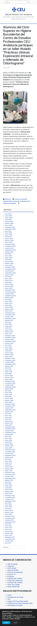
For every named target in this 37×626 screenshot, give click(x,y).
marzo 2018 (9, 398)
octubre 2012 (9, 520)
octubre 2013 (9, 499)
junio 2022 (8, 301)
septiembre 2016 (10, 432)
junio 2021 (8, 324)
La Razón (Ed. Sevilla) (14, 582)
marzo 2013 (9, 510)
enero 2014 (8, 493)
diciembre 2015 (10, 449)
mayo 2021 (8, 326)
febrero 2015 (9, 469)
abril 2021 (8, 328)
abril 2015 (8, 465)
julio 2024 (8, 254)
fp (29, 201)
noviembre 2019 (10, 360)
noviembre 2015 (10, 451)
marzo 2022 (9, 307)
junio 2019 (8, 370)
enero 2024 (8, 265)
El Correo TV (11, 574)
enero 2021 (8, 334)
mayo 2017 (8, 417)
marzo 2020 (9, 353)
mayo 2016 (8, 440)
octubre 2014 (9, 476)
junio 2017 (8, 415)
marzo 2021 (9, 330)
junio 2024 (8, 256)
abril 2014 (8, 488)
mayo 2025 (8, 235)
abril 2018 (8, 396)
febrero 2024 (9, 263)
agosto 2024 (9, 252)
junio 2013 (8, 505)
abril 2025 (8, 236)
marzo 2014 (9, 489)
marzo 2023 (9, 284)
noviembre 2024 (10, 246)
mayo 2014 (8, 486)
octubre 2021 (9, 316)
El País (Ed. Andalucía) (15, 580)
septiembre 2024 (10, 250)
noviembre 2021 (10, 314)
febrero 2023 (9, 286)
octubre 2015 (9, 453)
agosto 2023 (9, 275)
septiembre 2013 (10, 501)
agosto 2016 (9, 434)
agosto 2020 (9, 343)
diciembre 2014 (10, 472)
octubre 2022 (9, 294)
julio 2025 (8, 231)
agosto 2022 (9, 297)
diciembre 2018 (10, 381)
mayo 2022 (8, 303)
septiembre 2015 (10, 455)
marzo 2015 (9, 467)
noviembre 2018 (10, 383)
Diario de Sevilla (12, 570)
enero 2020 (8, 356)
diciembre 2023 (10, 267)
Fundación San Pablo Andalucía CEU (19, 603)
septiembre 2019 (10, 364)
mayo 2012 (8, 527)
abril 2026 (8, 219)
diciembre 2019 (10, 358)
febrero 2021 (9, 332)
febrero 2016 (9, 446)
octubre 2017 (9, 408)
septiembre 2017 (10, 410)
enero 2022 (8, 311)
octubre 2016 (9, 431)
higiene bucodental (9, 203)
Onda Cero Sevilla (13, 584)
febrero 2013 (9, 512)
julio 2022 (8, 299)
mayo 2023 (8, 280)
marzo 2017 (8, 421)
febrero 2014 (9, 491)
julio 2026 (8, 214)
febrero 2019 (9, 377)
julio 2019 (8, 368)
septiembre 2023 (10, 273)
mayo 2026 (8, 218)
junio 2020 (8, 347)
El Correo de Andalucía (15, 572)
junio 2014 (8, 484)
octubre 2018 (9, 385)
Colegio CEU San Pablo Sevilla (17, 601)
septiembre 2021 (10, 318)
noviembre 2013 (10, 497)
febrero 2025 (9, 240)
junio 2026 (8, 216)
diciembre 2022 (10, 290)
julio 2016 (8, 436)
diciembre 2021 (10, 313)
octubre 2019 (9, 362)
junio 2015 (8, 461)
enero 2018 (8, 402)
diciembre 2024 (10, 244)
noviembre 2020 (10, 337)
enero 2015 (8, 470)
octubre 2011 (9, 541)
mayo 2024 (8, 257)
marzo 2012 (9, 531)
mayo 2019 (8, 372)
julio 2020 (8, 345)
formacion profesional (20, 201)
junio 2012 (8, 526)
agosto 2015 (9, 457)
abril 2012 (8, 529)
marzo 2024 (9, 261)
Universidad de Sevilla (15, 605)
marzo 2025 (9, 238)
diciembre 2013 (10, 495)
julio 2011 (8, 543)
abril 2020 (8, 351)
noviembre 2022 (10, 292)
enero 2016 (8, 448)
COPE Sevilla (11, 568)
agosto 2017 (9, 411)
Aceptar (6, 622)
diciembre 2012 (10, 516)
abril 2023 (8, 282)
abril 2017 (8, 419)
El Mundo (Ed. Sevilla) (14, 578)
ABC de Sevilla (12, 564)
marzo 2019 (9, 375)
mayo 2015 (8, 463)
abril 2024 (8, 259)
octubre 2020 (9, 339)
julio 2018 (8, 391)
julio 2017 (8, 413)
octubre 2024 (9, 248)
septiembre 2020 (10, 341)
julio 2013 (8, 503)
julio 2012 (8, 524)
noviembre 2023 (10, 269)
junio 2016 (8, 438)
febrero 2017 (9, 423)
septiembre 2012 (10, 522)
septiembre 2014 (10, 478)
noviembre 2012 (10, 518)
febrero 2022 (9, 309)
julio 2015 (8, 459)
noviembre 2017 (10, 406)
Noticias (8, 199)
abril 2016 (8, 442)
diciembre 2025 (10, 227)
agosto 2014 (9, 480)
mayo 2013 (8, 507)
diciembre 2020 (10, 335)
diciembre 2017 (9, 404)
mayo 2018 (8, 394)
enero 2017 (8, 425)
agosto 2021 (9, 320)
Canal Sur (10, 566)
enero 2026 (8, 225)
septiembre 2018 (10, 387)
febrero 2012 (9, 533)
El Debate (10, 576)
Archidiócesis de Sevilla (15, 597)
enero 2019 (8, 379)
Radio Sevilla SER (13, 586)
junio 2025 (8, 233)
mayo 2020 (8, 349)
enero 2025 (8, 242)
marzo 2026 (9, 221)
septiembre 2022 (10, 296)
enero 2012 (8, 535)
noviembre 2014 (10, 474)
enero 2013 (8, 514)
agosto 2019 (9, 366)
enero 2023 (8, 288)
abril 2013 (8, 509)
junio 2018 (8, 392)
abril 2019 (8, 373)
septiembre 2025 (10, 229)
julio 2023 (8, 276)
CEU (8, 599)
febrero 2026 (9, 223)
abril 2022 (8, 305)
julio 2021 (8, 322)
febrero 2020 (9, 354)
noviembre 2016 (10, 429)
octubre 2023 (9, 271)
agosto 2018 (9, 389)
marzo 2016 (9, 444)
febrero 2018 (9, 400)
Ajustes (15, 622)
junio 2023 (8, 278)
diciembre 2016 (10, 427)
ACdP (9, 595)
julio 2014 (8, 482)
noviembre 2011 (10, 539)
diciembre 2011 (9, 537)
